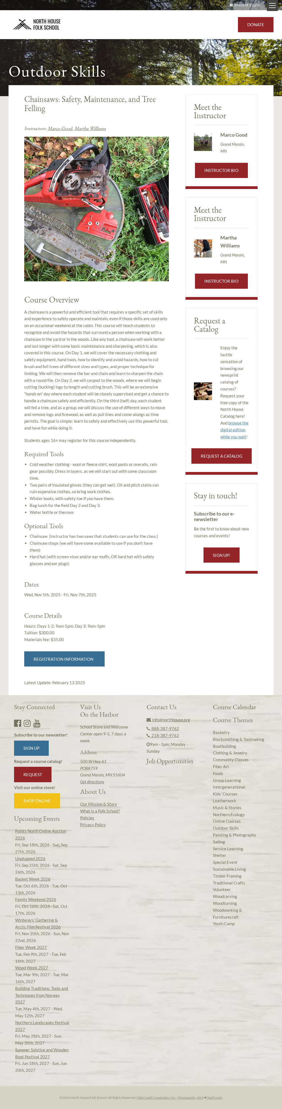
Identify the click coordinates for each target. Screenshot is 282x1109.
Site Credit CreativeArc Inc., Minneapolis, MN (169, 1097)
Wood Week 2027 (31, 967)
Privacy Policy (93, 824)
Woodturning (225, 903)
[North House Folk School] (37, 24)
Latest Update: (54, 682)
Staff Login (215, 1097)
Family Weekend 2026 (35, 899)
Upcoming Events (37, 818)
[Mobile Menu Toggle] (272, 5)
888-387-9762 (164, 728)
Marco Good (60, 128)
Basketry (221, 732)
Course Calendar (234, 707)
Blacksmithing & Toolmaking (238, 739)
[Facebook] (17, 723)
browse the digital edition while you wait (234, 429)
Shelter (219, 855)
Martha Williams (90, 128)
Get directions (92, 781)
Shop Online (37, 800)
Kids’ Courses (225, 793)
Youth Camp (224, 923)
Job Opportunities (170, 761)
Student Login (247, 5)
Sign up (31, 748)
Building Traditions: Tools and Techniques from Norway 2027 (41, 995)
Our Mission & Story (98, 804)
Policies (87, 817)
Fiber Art (221, 766)
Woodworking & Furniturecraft (227, 913)
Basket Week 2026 (32, 878)
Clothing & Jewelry (230, 752)
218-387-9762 (164, 735)
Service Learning (228, 848)
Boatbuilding (224, 746)
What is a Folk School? (100, 810)
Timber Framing (227, 875)
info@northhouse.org (170, 719)
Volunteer (222, 889)
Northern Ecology (229, 814)
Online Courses (227, 821)
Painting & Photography (234, 834)
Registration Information (64, 659)
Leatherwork (224, 800)
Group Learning (227, 780)
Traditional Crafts (229, 882)
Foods (218, 773)
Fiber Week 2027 (31, 947)
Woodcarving (225, 896)
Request (32, 774)
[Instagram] (27, 723)
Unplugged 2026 (30, 858)
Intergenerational (229, 786)
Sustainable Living (229, 869)
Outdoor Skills (226, 827)
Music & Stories (227, 807)
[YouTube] (36, 723)
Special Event (225, 862)
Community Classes (231, 759)
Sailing (219, 841)
